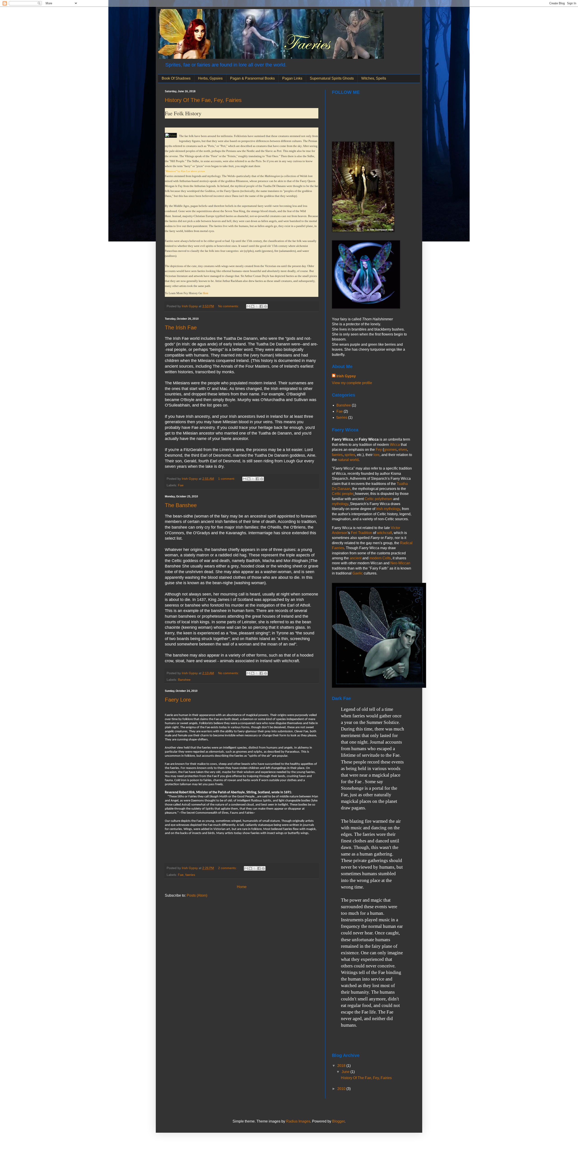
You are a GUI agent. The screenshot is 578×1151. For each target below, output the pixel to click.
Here (205, 293)
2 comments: (228, 868)
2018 (341, 1066)
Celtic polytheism (378, 499)
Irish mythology (388, 509)
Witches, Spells (373, 78)
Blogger (338, 1121)
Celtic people (342, 494)
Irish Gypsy (346, 376)
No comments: (229, 306)
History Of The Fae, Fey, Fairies (203, 100)
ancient (355, 558)
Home (242, 887)
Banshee (184, 679)
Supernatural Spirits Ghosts (332, 78)
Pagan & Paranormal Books (252, 78)
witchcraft (384, 533)
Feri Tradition (361, 533)
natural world (348, 460)
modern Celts (380, 558)
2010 (341, 1089)
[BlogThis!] (252, 306)
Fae (181, 485)
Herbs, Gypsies (210, 78)
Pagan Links (292, 78)
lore (376, 455)
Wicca (395, 445)
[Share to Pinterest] (265, 306)
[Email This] (248, 306)
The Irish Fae (181, 327)
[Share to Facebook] (261, 306)
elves (403, 449)
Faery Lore (178, 700)
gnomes (390, 449)
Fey (379, 449)
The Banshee (181, 505)
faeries (190, 875)
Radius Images (298, 1121)
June (346, 1072)
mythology (340, 504)
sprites (350, 455)
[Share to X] (257, 306)
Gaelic (357, 573)
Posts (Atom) (197, 895)
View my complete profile (352, 383)
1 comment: (227, 478)
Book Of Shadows (176, 78)
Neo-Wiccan (400, 563)
